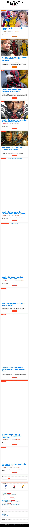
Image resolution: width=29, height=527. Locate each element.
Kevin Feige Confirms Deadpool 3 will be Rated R (14, 465)
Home (25, 7)
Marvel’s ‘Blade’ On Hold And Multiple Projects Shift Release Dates (13, 369)
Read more (14, 36)
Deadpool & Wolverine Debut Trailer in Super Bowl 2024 (12, 278)
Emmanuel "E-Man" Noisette (5, 123)
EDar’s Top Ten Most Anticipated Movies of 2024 (13, 304)
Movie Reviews (9, 493)
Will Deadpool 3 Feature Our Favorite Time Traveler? (12, 148)
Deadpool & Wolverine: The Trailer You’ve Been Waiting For (14, 120)
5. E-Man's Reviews (4, 513)
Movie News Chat (4, 10)
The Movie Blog (14, 2)
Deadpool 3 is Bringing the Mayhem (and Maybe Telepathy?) (14, 212)
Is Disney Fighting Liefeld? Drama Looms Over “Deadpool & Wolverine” (14, 58)
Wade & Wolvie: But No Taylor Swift (12, 29)
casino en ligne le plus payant (5, 515)
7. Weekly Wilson (4, 514)
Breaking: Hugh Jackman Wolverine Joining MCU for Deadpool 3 (11, 436)
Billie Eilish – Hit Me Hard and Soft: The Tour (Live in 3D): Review (10, 501)
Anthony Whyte (4, 31)
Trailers (3, 70)
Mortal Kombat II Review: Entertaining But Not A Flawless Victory (11, 504)
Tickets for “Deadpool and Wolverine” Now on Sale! (11, 90)
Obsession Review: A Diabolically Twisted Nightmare (9, 494)
